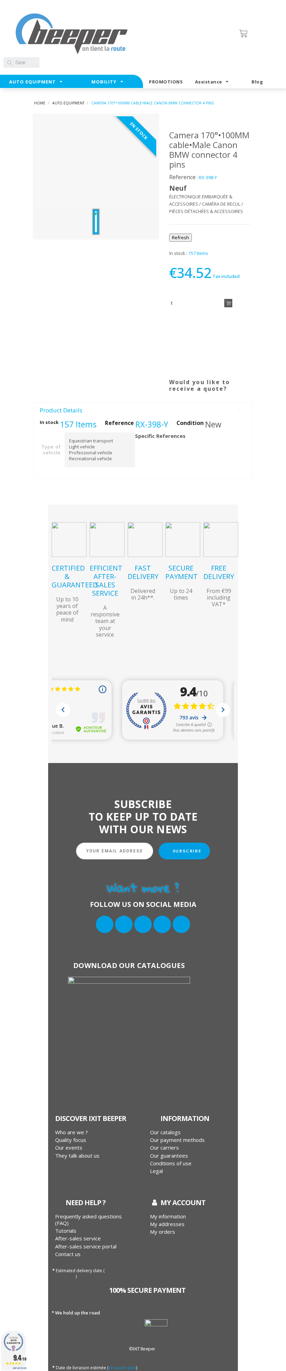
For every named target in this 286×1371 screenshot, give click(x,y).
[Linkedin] (162, 924)
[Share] (175, 389)
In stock (49, 422)
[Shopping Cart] (259, 33)
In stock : (178, 253)
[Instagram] (143, 924)
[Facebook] (104, 924)
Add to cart (228, 303)
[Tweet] (189, 389)
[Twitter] (124, 924)
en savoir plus (122, 1368)
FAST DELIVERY (143, 572)
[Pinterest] (203, 389)
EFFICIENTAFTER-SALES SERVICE (106, 580)
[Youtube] (181, 924)
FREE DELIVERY (218, 572)
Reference (182, 177)
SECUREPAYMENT (181, 572)
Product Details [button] (61, 410)
